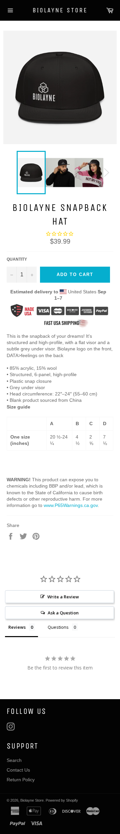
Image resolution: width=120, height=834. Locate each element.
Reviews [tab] (17, 627)
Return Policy (21, 779)
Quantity (17, 259)
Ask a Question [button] (63, 613)
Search (14, 760)
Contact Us (18, 770)
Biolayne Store (60, 10)
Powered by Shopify (62, 800)
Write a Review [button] (63, 597)
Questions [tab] (58, 627)
